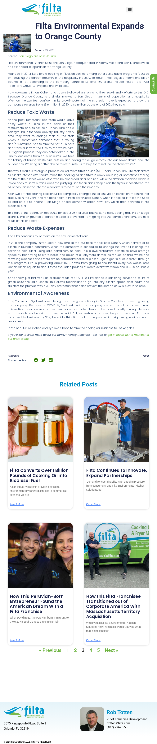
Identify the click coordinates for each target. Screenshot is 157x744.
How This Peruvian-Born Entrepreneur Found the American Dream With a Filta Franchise (37, 604)
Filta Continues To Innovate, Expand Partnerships (116, 472)
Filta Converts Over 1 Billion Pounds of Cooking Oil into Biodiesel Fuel (39, 475)
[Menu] (129, 9)
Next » (111, 650)
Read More (17, 504)
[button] (36, 360)
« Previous (50, 650)
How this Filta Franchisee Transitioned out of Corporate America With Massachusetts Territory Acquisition (113, 606)
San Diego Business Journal (37, 56)
